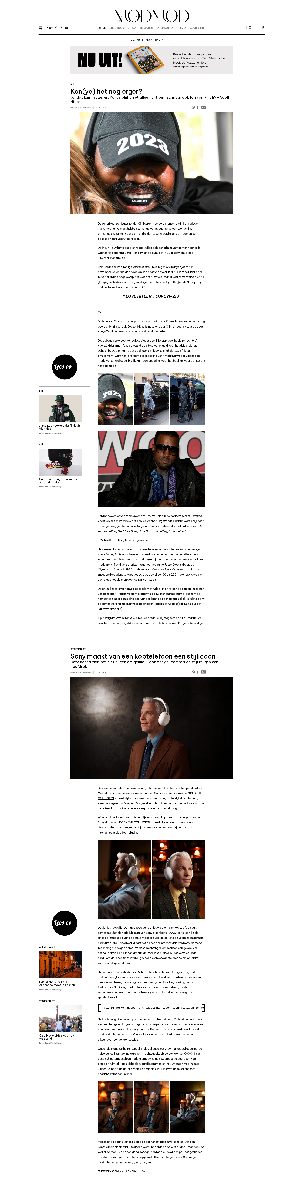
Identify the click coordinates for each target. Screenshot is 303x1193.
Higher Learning (192, 516)
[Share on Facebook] (198, 108)
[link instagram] (61, 27)
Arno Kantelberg (84, 107)
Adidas (172, 604)
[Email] (203, 108)
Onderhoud (116, 27)
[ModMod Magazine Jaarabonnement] (151, 60)
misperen (198, 588)
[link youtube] (66, 27)
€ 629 (143, 1171)
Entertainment (166, 27)
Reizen (182, 27)
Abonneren (197, 27)
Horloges (146, 27)
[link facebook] (56, 27)
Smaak (132, 27)
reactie (154, 618)
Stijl (102, 27)
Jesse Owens (172, 564)
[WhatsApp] (193, 108)
